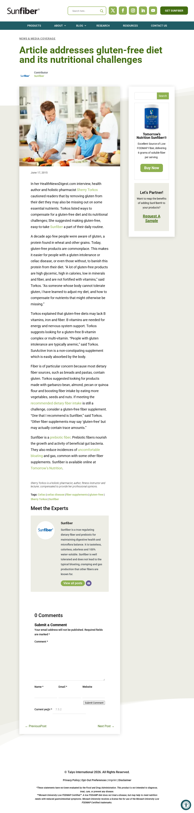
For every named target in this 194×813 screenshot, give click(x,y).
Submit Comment (94, 702)
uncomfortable (89, 450)
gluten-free (96, 494)
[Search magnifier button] (101, 11)
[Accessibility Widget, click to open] (186, 805)
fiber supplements (77, 494)
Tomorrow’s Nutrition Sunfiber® (152, 136)
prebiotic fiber (60, 437)
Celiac (41, 494)
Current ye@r (43, 709)
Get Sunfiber (174, 10)
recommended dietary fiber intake (56, 403)
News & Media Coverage (37, 38)
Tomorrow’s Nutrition (46, 468)
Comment (41, 641)
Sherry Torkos (87, 190)
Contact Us (159, 25)
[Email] (89, 583)
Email (63, 686)
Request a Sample (151, 218)
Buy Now (151, 168)
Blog (79, 25)
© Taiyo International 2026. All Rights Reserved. (97, 772)
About (58, 25)
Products (34, 25)
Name (38, 686)
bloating (37, 456)
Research (103, 25)
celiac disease (55, 494)
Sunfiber (39, 75)
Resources (130, 25)
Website (87, 686)
